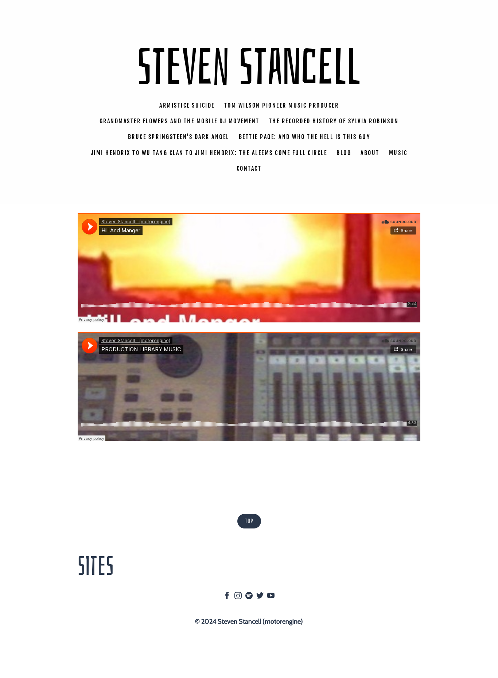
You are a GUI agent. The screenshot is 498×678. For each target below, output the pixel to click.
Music (398, 152)
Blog (343, 152)
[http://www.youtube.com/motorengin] (271, 597)
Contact (249, 168)
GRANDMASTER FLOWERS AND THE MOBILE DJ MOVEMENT (180, 121)
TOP (249, 521)
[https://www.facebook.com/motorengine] (227, 597)
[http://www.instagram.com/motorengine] (238, 597)
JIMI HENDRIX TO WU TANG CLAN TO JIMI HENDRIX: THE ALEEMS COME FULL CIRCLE (209, 152)
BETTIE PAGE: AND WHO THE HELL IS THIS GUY (304, 136)
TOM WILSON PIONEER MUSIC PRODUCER (281, 105)
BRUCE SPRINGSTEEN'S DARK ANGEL (178, 136)
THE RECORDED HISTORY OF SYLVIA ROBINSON (334, 121)
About (370, 152)
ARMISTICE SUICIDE (187, 105)
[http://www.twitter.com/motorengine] (260, 597)
